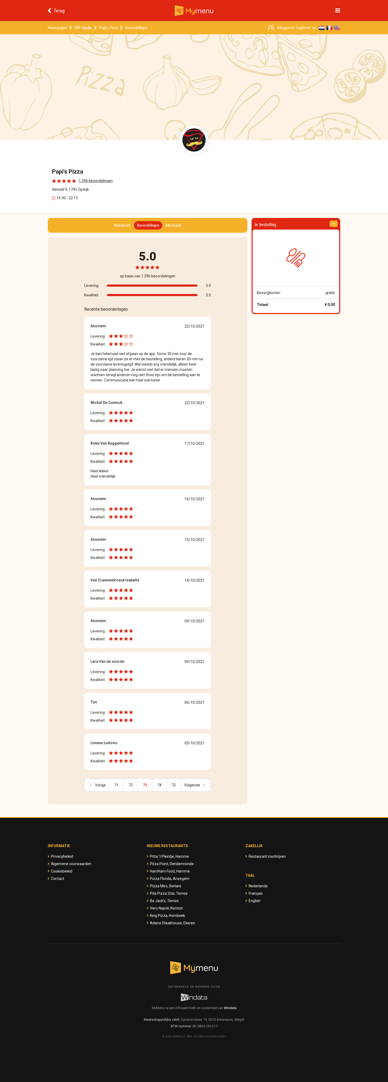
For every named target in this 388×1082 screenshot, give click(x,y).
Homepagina (57, 27)
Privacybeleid (62, 856)
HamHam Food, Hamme (170, 871)
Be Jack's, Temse (164, 901)
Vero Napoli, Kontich (166, 908)
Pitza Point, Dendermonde (172, 864)
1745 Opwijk (83, 27)
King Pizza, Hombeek (167, 915)
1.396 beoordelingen (96, 181)
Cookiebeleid (61, 871)
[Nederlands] (322, 28)
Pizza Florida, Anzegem (170, 878)
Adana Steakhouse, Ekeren (172, 923)
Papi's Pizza (108, 27)
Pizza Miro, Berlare (165, 886)
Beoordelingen (136, 27)
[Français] (329, 28)
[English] (337, 28)
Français (256, 893)
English (255, 901)
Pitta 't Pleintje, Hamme (169, 856)
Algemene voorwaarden (71, 864)
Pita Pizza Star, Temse (169, 893)
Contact (57, 878)
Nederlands (258, 886)
